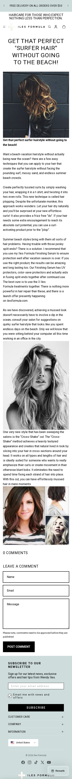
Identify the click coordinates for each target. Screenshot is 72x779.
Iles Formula (40, 755)
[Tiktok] (36, 762)
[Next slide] (68, 6)
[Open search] (49, 27)
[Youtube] (49, 762)
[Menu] (4, 27)
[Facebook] (23, 762)
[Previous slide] (4, 6)
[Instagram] (29, 762)
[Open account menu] (56, 27)
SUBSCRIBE (36, 707)
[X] (42, 762)
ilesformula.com (17, 300)
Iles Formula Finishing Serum (37, 253)
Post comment (18, 646)
